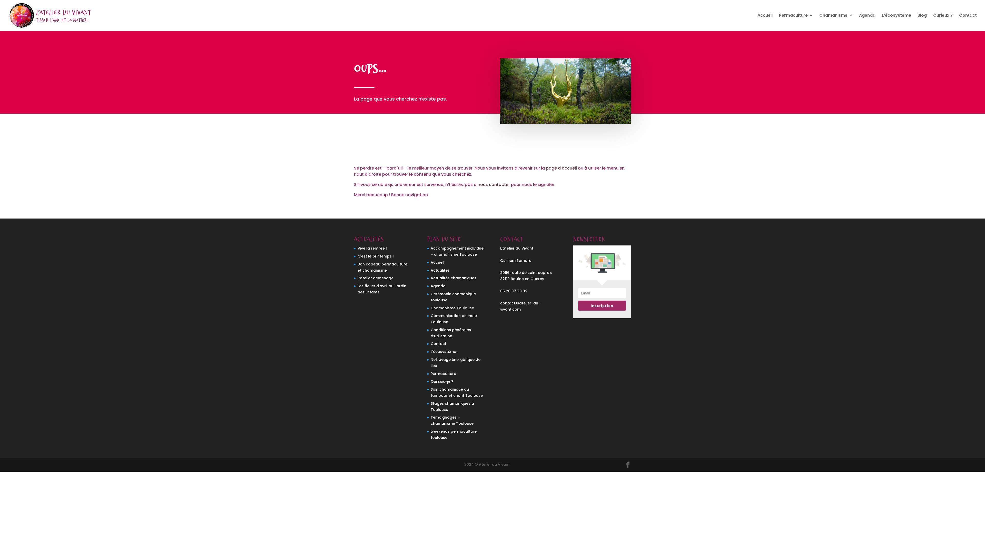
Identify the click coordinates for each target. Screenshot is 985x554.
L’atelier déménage (375, 278)
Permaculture (793, 16)
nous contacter (494, 184)
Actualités (440, 270)
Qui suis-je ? (442, 381)
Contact (968, 16)
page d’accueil (561, 168)
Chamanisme (833, 16)
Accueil (765, 16)
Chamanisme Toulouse (452, 308)
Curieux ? (943, 16)
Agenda (867, 16)
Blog (922, 16)
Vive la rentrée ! (372, 248)
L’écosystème (896, 16)
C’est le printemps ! (376, 256)
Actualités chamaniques (453, 278)
